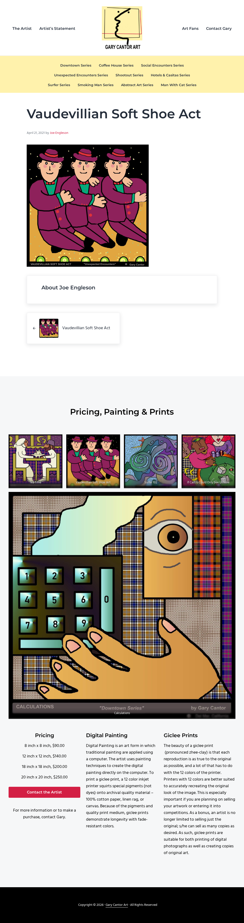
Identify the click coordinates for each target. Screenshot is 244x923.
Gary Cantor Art (117, 905)
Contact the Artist (44, 792)
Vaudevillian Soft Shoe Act (93, 482)
